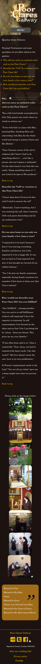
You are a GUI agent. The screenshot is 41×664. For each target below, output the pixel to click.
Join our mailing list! (21, 651)
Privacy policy (20, 656)
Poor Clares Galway (20, 633)
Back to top (7, 180)
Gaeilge (19, 660)
